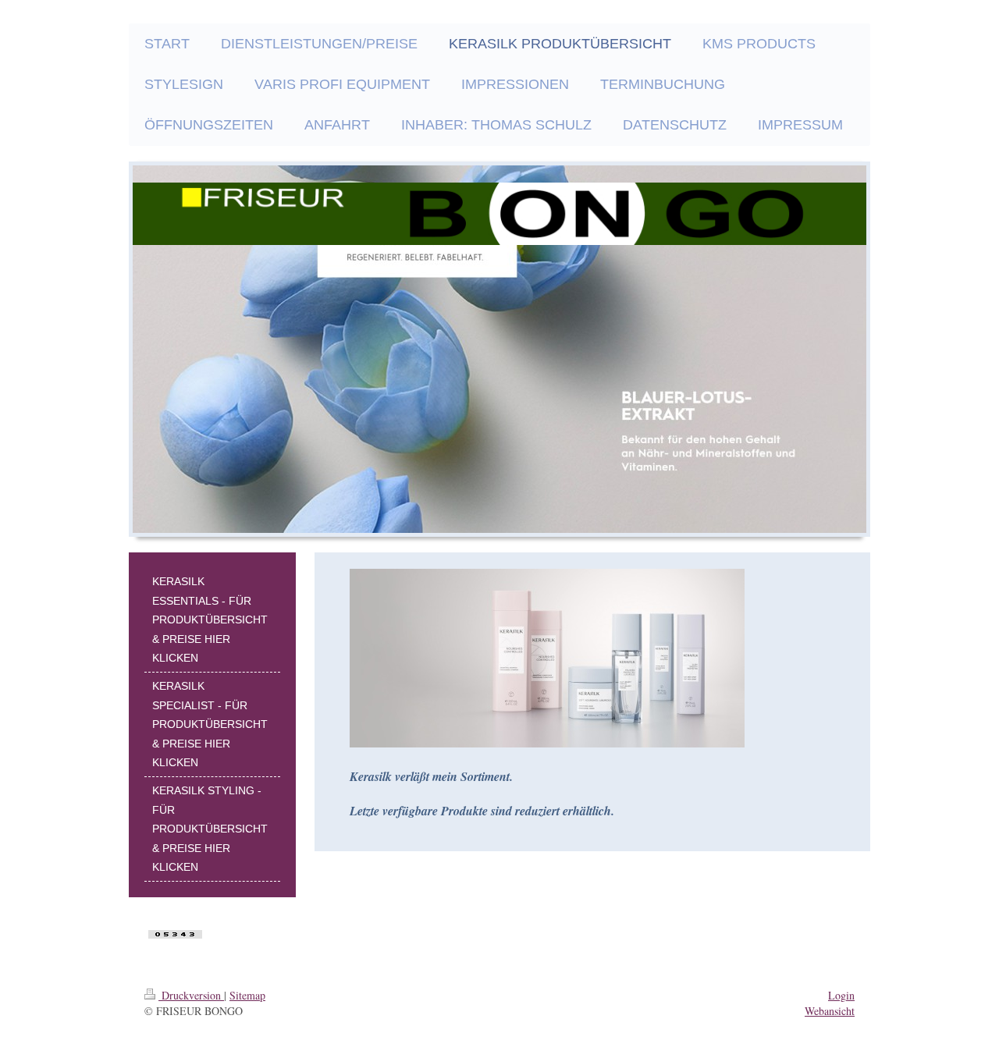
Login (841, 995)
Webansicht (830, 1010)
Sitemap (247, 995)
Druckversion (191, 995)
